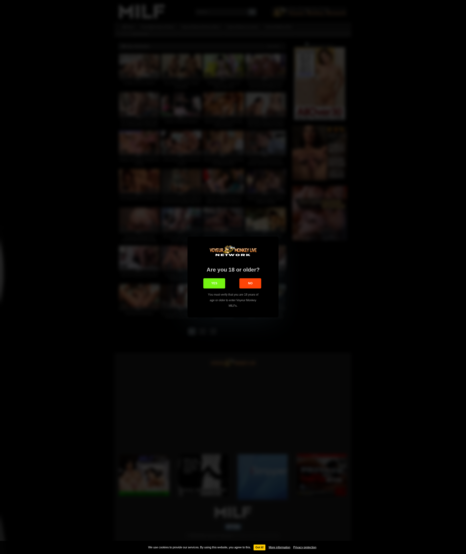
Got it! (259, 547)
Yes (214, 283)
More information (279, 547)
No (250, 283)
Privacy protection (304, 547)
